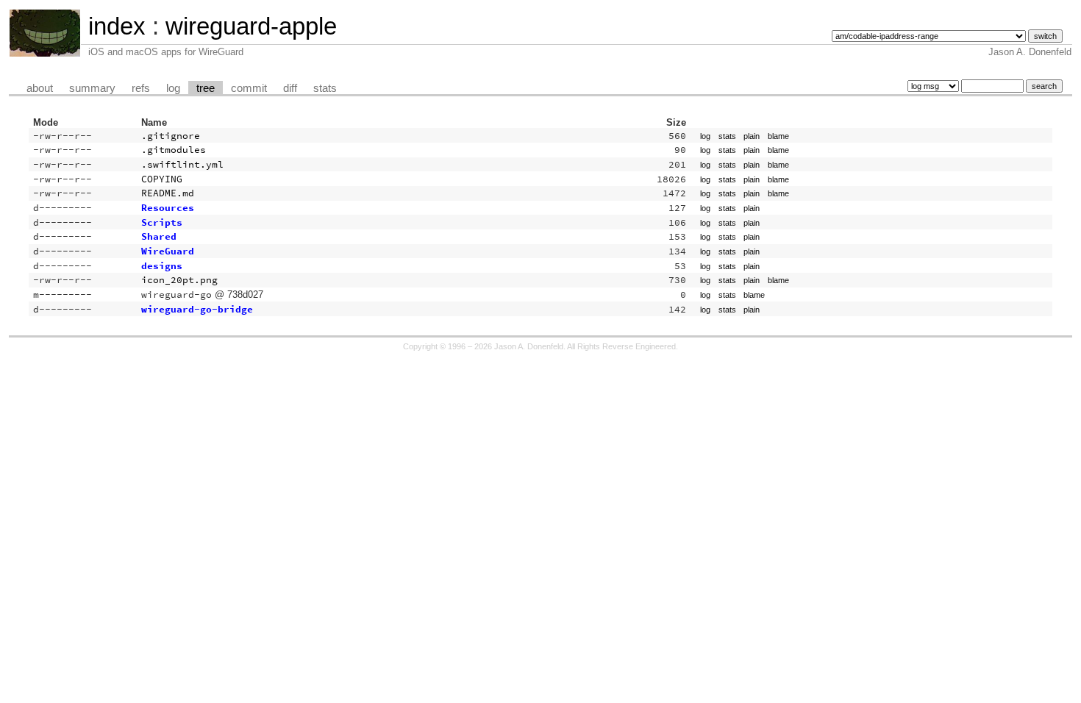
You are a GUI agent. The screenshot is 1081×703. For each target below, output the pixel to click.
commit (249, 88)
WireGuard (167, 251)
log (173, 88)
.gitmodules (173, 149)
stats (325, 88)
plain (751, 136)
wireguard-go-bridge (197, 309)
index (117, 26)
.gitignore (170, 135)
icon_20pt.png (179, 280)
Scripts (161, 222)
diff (290, 88)
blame (778, 136)
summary (92, 88)
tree (205, 88)
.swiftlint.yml (182, 164)
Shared (158, 236)
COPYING (161, 179)
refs (141, 88)
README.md (167, 193)
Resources (167, 207)
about (39, 88)
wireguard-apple (251, 26)
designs (161, 266)
